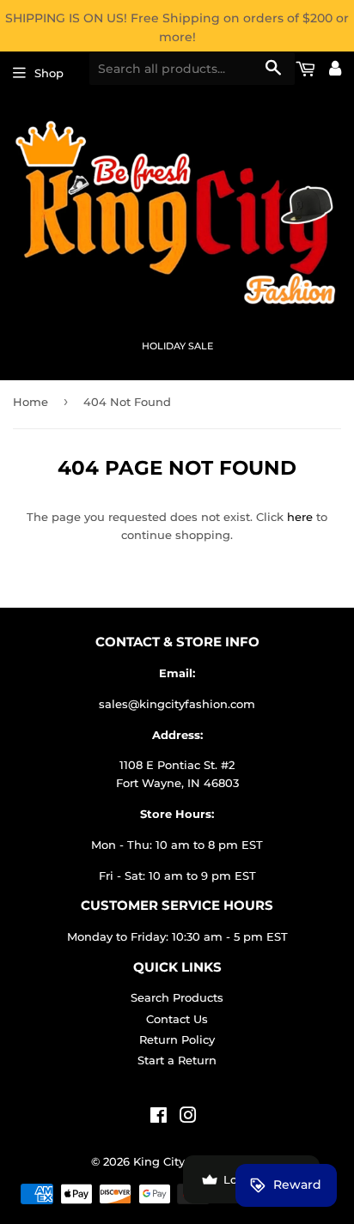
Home (30, 402)
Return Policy (177, 1039)
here (300, 517)
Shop (49, 73)
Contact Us (177, 1019)
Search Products (177, 997)
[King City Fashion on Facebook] (159, 1117)
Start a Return (177, 1060)
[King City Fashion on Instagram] (188, 1117)
